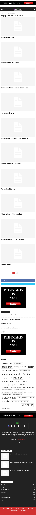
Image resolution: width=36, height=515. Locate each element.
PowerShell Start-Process (11, 164)
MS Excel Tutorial (5, 490)
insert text (27, 378)
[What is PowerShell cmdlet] (18, 203)
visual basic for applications (14, 405)
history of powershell (7, 378)
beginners (7, 366)
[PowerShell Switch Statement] (18, 228)
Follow (32, 284)
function (27, 374)
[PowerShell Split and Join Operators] (18, 127)
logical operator (5, 384)
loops (11, 384)
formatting (7, 374)
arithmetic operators (18, 363)
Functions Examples (6, 497)
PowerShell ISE (6, 265)
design (31, 366)
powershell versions (6, 394)
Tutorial (6, 401)
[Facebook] (16, 443)
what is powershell (6, 408)
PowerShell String (8, 189)
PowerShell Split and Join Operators (15, 138)
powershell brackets (16, 387)
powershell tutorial (28, 392)
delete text (23, 367)
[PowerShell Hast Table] (18, 51)
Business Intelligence (13, 510)
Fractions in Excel (6, 323)
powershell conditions (7, 389)
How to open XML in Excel (8, 315)
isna (18, 381)
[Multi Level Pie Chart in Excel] (5, 456)
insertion (17, 378)
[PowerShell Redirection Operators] (18, 77)
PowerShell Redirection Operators (14, 88)
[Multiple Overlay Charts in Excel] (5, 473)
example (6, 370)
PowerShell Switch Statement (12, 239)
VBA (12, 401)
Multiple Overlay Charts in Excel (19, 470)
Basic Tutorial (6, 508)
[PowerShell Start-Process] (18, 152)
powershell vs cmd (17, 394)
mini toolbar (16, 384)
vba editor (17, 401)
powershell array (5, 387)
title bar (32, 397)
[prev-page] (2, 332)
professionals (9, 397)
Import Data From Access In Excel (10, 319)
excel (15, 370)
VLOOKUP (27, 405)
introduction (8, 381)
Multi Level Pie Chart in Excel (18, 454)
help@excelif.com (21, 439)
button (16, 367)
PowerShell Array (7, 113)
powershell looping (6, 392)
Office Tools (4, 484)
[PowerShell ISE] (18, 253)
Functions (3, 492)
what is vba (14, 408)
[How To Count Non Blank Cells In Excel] (5, 464)
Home (2, 13)
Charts (22, 508)
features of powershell (25, 370)
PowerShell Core (7, 37)
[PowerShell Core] (18, 26)
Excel (2, 487)
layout (25, 381)
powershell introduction (19, 389)
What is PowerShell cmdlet (11, 214)
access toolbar (7, 363)
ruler (19, 397)
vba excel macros (24, 401)
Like (33, 280)
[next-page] (4, 332)
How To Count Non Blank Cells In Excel (21, 462)
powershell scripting (17, 392)
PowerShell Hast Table (10, 62)
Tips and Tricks (4, 495)
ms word (22, 385)
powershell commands (28, 387)
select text (25, 397)
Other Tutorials (23, 510)
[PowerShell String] (18, 178)
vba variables (4, 405)
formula (17, 374)
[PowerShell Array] (18, 102)
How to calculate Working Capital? (11, 328)
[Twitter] (19, 443)
